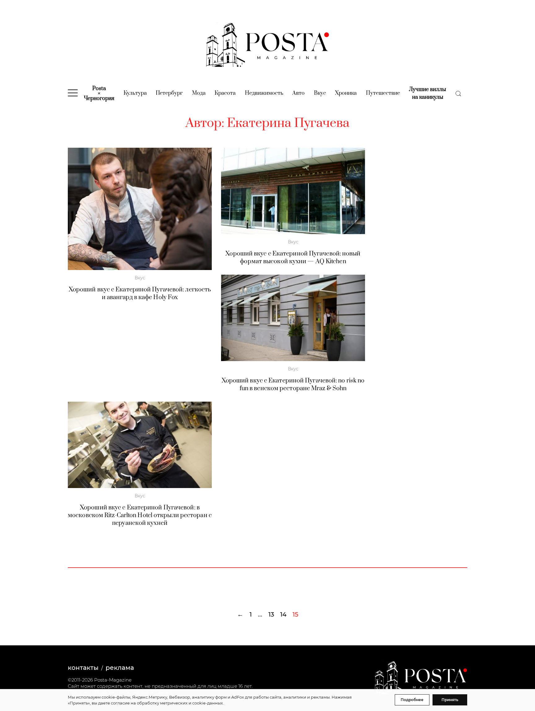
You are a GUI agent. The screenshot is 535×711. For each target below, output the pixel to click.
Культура (135, 93)
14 (283, 614)
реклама (120, 667)
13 (271, 614)
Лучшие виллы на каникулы (427, 93)
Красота (225, 93)
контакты (83, 667)
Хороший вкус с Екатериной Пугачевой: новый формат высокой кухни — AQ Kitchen (292, 257)
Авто (298, 93)
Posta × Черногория (99, 93)
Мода (199, 93)
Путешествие (383, 93)
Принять (449, 699)
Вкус (320, 93)
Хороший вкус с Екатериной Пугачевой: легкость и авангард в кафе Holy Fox (140, 293)
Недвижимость (264, 93)
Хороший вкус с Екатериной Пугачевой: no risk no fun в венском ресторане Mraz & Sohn (293, 384)
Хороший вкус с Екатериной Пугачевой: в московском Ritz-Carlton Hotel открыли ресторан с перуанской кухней (140, 515)
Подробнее (412, 699)
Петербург (169, 93)
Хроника (346, 93)
